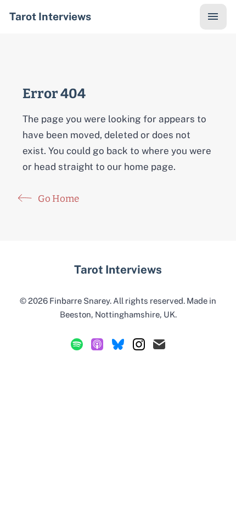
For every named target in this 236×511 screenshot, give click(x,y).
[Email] (159, 344)
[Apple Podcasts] (97, 344)
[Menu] (213, 17)
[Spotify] (76, 344)
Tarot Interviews (50, 16)
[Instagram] (138, 344)
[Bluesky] (118, 344)
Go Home (57, 199)
